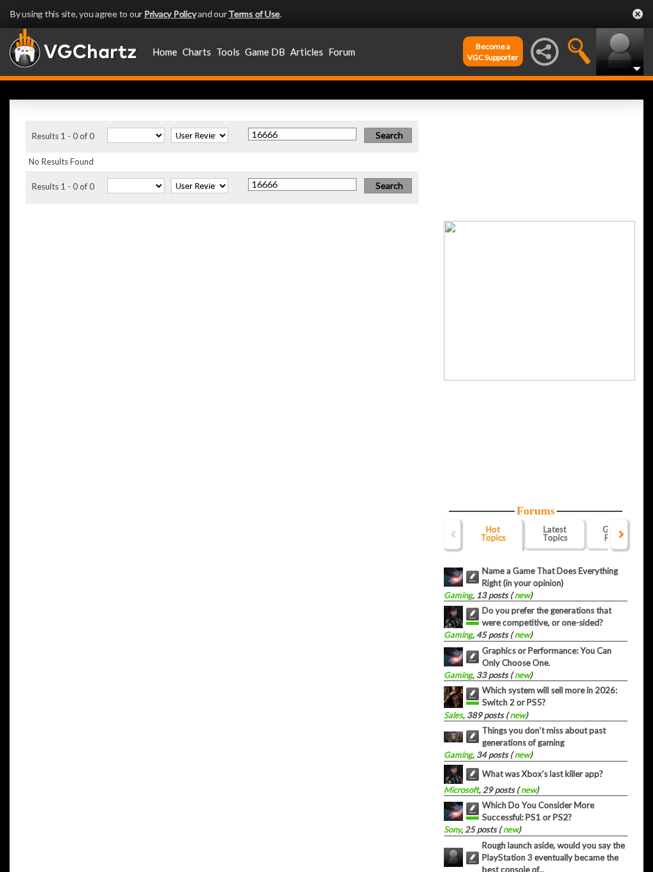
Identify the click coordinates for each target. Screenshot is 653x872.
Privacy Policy (170, 13)
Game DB (265, 51)
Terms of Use (254, 13)
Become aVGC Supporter (492, 51)
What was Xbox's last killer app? (542, 774)
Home (164, 51)
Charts (196, 51)
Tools (228, 51)
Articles (306, 51)
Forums (536, 510)
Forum (341, 51)
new (521, 595)
